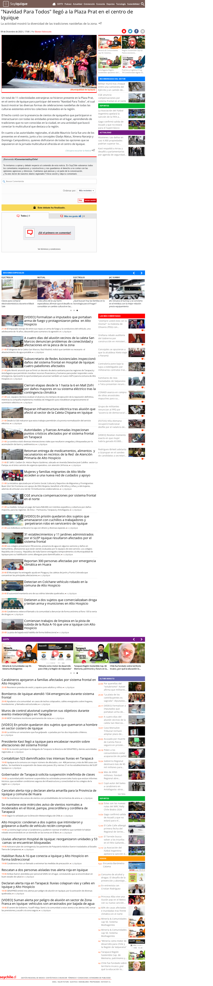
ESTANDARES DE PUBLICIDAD (100, 978)
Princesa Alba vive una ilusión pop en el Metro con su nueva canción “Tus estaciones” (113, 901)
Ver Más (121, 794)
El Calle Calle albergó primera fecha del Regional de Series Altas (115, 830)
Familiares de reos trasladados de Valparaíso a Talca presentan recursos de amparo (112, 382)
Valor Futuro (64, 982)
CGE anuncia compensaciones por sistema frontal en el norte (112, 97)
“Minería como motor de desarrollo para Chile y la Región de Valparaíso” (113, 944)
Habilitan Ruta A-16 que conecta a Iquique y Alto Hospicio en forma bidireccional (45, 858)
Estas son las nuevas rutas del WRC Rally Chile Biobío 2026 (114, 806)
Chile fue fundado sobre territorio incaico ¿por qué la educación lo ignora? (114, 968)
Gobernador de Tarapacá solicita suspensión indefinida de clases (48, 774)
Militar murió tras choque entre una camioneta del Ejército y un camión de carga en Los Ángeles (111, 88)
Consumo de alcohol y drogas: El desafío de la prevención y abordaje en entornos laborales (113, 879)
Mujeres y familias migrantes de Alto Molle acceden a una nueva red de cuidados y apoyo (57, 473)
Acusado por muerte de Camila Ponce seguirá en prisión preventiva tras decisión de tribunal (114, 745)
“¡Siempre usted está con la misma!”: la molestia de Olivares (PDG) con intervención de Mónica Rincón (112, 327)
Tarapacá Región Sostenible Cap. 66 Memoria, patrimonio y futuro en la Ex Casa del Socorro (113, 958)
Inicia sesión (52, 174)
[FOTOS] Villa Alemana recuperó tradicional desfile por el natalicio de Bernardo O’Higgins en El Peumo (111, 427)
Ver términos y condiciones (49, 249)
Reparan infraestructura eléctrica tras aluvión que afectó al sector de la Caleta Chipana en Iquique (59, 411)
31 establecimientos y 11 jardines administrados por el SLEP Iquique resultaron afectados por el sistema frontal (59, 538)
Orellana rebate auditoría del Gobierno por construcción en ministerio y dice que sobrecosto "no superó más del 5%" (112, 341)
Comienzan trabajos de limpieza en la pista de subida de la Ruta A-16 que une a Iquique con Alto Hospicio (59, 624)
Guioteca (74, 982)
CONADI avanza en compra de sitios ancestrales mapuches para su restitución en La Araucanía (112, 397)
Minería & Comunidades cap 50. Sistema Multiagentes (114, 921)
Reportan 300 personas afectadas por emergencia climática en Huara (60, 563)
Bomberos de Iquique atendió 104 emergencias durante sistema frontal (48, 695)
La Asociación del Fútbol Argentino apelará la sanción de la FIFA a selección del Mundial (110, 115)
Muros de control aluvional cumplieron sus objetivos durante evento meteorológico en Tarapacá (45, 712)
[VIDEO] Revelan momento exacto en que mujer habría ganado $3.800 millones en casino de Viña (112, 439)
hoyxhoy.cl (106, 982)
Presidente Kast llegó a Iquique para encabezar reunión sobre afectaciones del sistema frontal (46, 743)
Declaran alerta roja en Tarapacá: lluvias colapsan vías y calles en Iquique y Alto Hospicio (48, 885)
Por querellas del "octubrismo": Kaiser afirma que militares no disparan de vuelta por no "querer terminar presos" (115, 691)
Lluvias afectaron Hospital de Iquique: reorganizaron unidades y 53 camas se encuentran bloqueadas (49, 841)
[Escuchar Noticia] (100, 23)
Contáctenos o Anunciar (57, 978)
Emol (55, 982)
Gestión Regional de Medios (33, 978)
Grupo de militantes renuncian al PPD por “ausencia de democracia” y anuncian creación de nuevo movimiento (112, 412)
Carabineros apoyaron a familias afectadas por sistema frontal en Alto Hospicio (49, 681)
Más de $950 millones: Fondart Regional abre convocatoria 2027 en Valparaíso (115, 778)
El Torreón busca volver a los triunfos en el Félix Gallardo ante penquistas (114, 841)
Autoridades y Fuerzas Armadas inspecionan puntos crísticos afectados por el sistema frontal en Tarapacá (59, 433)
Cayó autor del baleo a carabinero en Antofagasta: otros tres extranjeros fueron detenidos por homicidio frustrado (115, 791)
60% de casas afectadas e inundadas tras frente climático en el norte (113, 910)
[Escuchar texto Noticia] (93, 150)
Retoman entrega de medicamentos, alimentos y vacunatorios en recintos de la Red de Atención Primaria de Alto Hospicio (59, 454)
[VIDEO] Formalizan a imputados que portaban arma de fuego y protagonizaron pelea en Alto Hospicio (58, 320)
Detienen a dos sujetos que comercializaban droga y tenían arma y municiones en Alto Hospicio (60, 602)
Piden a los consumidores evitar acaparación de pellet (115, 753)
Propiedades (95, 982)
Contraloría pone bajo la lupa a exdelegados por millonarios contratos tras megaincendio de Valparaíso (111, 370)
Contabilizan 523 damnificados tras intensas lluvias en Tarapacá (47, 758)
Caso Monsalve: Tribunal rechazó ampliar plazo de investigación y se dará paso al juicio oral (113, 735)
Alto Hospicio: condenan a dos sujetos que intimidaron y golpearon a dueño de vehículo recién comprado (42, 824)
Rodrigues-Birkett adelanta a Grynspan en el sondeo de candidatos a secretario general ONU (112, 454)
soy (66, 331)
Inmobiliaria (84, 982)
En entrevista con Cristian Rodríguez (111, 887)
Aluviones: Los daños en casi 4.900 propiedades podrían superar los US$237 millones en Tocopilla (110, 143)
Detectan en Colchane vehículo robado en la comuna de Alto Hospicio (55, 583)
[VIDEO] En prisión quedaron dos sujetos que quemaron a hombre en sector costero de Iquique (49, 726)
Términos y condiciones (78, 978)
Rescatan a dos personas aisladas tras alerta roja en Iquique (45, 870)
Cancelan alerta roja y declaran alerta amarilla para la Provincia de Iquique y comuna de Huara (49, 792)
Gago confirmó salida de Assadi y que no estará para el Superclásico (110, 124)
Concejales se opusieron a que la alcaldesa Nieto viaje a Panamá (112, 352)
